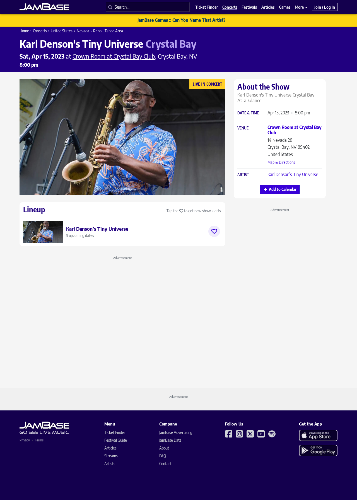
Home (24, 30)
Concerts (40, 30)
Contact (165, 463)
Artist (243, 175)
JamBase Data (170, 440)
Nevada (83, 30)
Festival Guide (115, 440)
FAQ (162, 455)
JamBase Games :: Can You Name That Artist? (181, 20)
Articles (110, 448)
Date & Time (248, 113)
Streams (111, 455)
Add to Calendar (282, 189)
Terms (39, 440)
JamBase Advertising (175, 432)
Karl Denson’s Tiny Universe (292, 174)
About (164, 448)
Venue (243, 128)
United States (62, 30)
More (300, 6)
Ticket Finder (114, 432)
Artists (109, 463)
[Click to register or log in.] (214, 231)
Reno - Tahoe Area (108, 30)
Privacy (25, 440)
